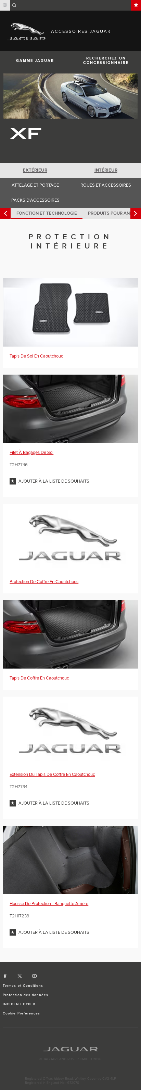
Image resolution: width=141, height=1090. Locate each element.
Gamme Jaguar (35, 60)
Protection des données (25, 995)
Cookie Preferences (21, 1013)
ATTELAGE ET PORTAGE (35, 185)
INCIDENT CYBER (19, 1004)
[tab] (35, 170)
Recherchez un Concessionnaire (106, 60)
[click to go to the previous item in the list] (5, 213)
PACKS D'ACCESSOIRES (35, 200)
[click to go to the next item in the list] (135, 213)
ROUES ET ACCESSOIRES (105, 185)
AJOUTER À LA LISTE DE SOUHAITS (53, 481)
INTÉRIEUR (105, 170)
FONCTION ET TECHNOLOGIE (46, 213)
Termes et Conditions (23, 986)
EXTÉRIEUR (35, 170)
